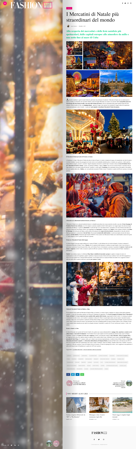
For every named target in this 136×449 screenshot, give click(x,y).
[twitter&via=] (11, 445)
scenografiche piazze (112, 365)
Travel (69, 8)
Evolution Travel (104, 359)
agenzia (69, 355)
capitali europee (103, 355)
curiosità (80, 359)
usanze (86, 368)
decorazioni (89, 359)
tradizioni (79, 368)
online (89, 365)
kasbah (90, 362)
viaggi (106, 368)
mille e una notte (71, 365)
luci (102, 362)
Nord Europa (82, 365)
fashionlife (70, 362)
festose (77, 362)
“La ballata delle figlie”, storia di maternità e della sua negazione (86, 349)
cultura (74, 359)
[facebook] (68, 374)
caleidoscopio (93, 355)
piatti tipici (96, 365)
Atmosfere (84, 355)
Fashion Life (121, 359)
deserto (96, 359)
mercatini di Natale (122, 362)
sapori (102, 365)
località (96, 362)
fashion (113, 359)
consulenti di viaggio (122, 355)
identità (84, 362)
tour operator (71, 368)
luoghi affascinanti (110, 362)
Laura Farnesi (74, 26)
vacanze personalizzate (96, 368)
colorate (112, 355)
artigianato (76, 355)
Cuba (68, 359)
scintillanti (123, 365)
